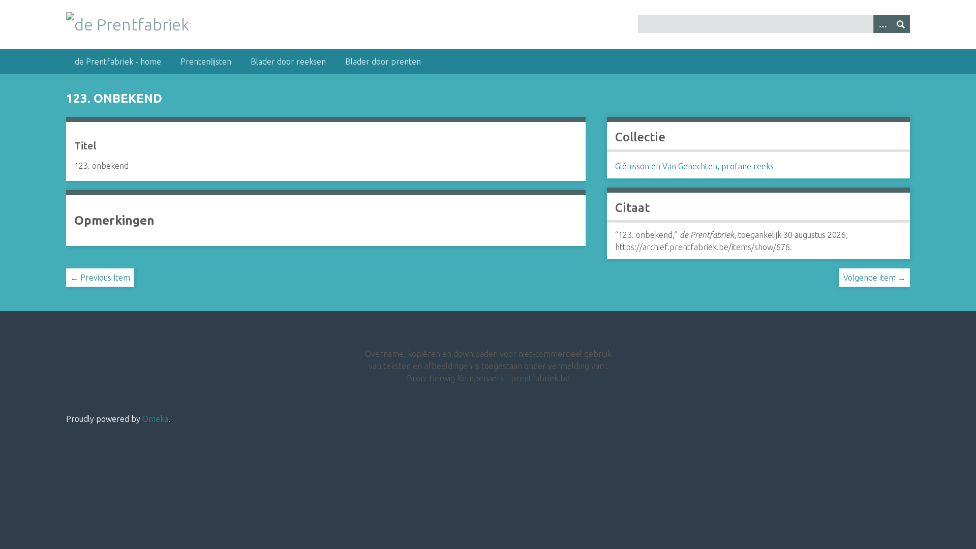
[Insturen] (901, 24)
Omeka (155, 418)
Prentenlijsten (205, 61)
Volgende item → (874, 277)
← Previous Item (100, 277)
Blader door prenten (383, 61)
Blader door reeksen (288, 61)
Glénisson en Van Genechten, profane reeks (694, 166)
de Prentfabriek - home (118, 61)
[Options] (882, 24)
